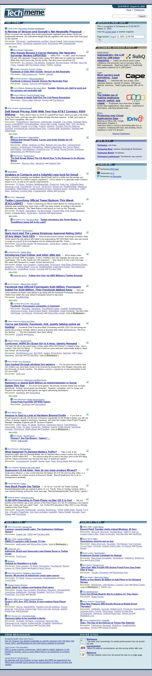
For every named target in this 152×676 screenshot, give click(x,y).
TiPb (73, 124)
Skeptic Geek (44, 461)
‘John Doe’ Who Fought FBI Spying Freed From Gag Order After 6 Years (110, 568)
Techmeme (102, 145)
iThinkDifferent (22, 122)
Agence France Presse (41, 568)
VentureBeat (10, 189)
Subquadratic (103, 52)
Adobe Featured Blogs (33, 599)
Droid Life (9, 609)
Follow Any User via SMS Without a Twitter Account (55, 275)
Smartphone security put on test (97, 541)
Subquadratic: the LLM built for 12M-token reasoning (110, 58)
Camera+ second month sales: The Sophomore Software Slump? (34, 530)
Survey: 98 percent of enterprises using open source (32, 575)
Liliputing (50, 126)
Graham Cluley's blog (89, 534)
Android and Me (34, 623)
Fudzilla (42, 126)
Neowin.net (57, 186)
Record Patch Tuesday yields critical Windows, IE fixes (108, 529)
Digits (39, 69)
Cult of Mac (67, 122)
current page (110, 32)
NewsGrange (56, 213)
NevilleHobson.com (24, 353)
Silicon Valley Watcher (31, 100)
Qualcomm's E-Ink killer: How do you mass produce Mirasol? (41, 470)
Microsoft (95, 532)
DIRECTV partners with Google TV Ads (25, 541)
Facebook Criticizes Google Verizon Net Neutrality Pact (39, 81)
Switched (15, 191)
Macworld (20, 510)
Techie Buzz (73, 189)
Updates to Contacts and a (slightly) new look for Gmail (41, 174)
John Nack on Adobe (39, 512)
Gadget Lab (21, 534)
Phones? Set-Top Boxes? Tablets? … (30, 438)
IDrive (99, 113)
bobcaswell (22, 441)
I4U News (80, 124)
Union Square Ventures (73, 41)
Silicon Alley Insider (48, 124)
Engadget (57, 122)
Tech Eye (34, 84)
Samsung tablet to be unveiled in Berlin (25, 618)
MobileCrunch (116, 609)
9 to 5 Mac (33, 126)
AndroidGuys (37, 147)
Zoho (99, 93)
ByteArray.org (28, 498)
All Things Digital (19, 568)
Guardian (21, 65)
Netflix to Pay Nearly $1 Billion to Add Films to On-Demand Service (110, 580)
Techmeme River (105, 149)
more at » (75, 313)
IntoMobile (95, 609)
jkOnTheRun (16, 149)
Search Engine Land (35, 95)
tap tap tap (27, 527)
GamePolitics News (13, 43)
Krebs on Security (107, 534)
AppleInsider (46, 122)
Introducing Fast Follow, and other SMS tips (33, 255)
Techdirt (94, 572)
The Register (39, 63)
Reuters (30, 334)
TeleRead (75, 128)
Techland (29, 184)
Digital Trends (139, 585)
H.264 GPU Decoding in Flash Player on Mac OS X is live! (38, 500)
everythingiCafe (21, 128)
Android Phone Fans (37, 128)
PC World (55, 149)
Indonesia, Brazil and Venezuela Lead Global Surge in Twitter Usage (36, 552)
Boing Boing (56, 353)
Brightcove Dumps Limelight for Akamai (101, 555)
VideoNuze (129, 558)
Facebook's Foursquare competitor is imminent (35, 306)
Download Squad (60, 189)
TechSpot (9, 128)
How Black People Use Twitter (22, 486)
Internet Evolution (109, 627)
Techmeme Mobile (105, 153)
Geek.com (64, 184)
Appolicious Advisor (54, 425)
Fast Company (29, 265)
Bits (20, 413)
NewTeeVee (99, 553)
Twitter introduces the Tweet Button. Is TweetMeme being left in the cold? (46, 220)
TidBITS (127, 532)
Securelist (111, 544)
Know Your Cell (44, 609)
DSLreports (21, 41)
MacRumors (35, 122)
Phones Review (66, 149)
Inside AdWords (24, 539)
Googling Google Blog (123, 611)
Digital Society (97, 597)
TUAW (60, 510)
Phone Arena (28, 625)
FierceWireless (28, 149)
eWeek (25, 145)
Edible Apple (10, 131)
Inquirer (8, 124)
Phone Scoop (35, 151)
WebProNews (22, 189)
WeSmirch (91, 653)
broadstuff (50, 63)
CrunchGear (21, 514)
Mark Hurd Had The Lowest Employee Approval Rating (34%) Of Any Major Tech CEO (43, 235)
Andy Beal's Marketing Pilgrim (74, 265)
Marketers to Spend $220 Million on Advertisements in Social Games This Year (41, 384)
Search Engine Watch (38, 311)
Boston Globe (94, 560)
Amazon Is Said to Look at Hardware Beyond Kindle (35, 415)
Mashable (20, 197)
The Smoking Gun (90, 592)
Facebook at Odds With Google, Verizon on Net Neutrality (40, 71)
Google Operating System (40, 189)
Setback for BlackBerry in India (21, 563)
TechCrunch (29, 156)
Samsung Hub (52, 621)
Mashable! (9, 355)
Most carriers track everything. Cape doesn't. (108, 78)
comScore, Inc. (14, 549)
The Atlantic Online (37, 65)
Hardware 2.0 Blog (37, 145)
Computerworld (68, 43)
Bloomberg (41, 590)
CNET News (77, 353)
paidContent (21, 544)
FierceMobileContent (50, 309)
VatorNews (36, 309)
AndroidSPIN (17, 124)
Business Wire (28, 163)
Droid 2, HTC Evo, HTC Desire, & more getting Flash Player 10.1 (35, 602)
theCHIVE (38, 353)
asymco (94, 627)
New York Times (102, 577)
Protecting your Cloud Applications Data (110, 117)
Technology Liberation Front (35, 43)
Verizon (19, 607)
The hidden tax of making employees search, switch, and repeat (108, 99)
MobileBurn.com (87, 616)
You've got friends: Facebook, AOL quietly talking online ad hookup (42, 326)
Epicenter (29, 50)
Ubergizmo (40, 163)
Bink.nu (135, 532)
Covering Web (53, 128)
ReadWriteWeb (70, 186)
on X (112, 173)
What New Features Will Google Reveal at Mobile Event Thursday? (108, 605)
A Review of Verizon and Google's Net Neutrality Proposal (43, 31)
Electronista (53, 43)
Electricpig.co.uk (12, 186)
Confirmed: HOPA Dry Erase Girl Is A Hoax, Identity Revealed (41, 343)
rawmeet (57, 65)
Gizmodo (61, 191)
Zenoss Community (33, 578)
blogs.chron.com (98, 544)
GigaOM (64, 309)
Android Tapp (30, 609)
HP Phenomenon (41, 244)
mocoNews (85, 627)
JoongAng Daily (28, 616)
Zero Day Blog (122, 534)
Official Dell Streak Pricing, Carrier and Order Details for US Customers (41, 140)
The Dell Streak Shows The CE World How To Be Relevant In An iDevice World (48, 159)
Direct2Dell (33, 137)
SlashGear (79, 149)
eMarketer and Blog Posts (35, 380)
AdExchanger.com (29, 74)
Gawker (65, 244)
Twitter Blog (26, 252)
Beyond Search (62, 63)
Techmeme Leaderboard (108, 156)
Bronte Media (62, 461)
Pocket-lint (54, 184)
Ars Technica (27, 63)
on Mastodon (115, 176)
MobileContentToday (53, 147)
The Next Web (32, 220)
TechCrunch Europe (19, 311)
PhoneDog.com (43, 149)
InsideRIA (53, 512)
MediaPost (46, 84)
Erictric (8, 126)
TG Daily (73, 244)
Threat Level (98, 565)
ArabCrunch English (61, 267)
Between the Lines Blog (35, 88)
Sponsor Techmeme (121, 133)
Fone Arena (19, 609)
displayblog (65, 128)
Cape (99, 72)
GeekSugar (15, 313)
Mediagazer (92, 639)
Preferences (139, 10)
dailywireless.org (18, 151)
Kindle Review (64, 427)
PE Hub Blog (32, 355)
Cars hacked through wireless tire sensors (30, 364)
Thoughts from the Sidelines (68, 126)
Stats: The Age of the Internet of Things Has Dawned (107, 622)
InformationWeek (36, 79)
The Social (34, 304)
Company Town (122, 585)
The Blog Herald (44, 211)
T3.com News (86, 546)
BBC (95, 539)
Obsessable (10, 427)
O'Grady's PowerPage (19, 512)
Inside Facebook (67, 311)
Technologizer (25, 147)
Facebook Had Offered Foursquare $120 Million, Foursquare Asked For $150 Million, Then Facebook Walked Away (43, 288)
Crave (18, 427)
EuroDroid (24, 611)
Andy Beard (77, 461)
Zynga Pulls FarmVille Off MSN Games (30, 401)
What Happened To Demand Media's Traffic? (31, 451)
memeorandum (94, 646)
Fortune (25, 84)
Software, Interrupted (32, 573)
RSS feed (114, 169)
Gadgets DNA (64, 124)
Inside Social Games (35, 399)
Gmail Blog (12, 172)
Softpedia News (80, 122)
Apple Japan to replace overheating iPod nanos (29, 587)
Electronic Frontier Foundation (31, 29)
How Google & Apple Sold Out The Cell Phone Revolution (40, 97)
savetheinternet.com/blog (38, 41)
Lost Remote (26, 313)
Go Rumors (126, 546)
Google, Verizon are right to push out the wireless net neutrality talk (48, 89)
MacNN (32, 594)
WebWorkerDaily (41, 184)
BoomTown (100, 602)
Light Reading (108, 585)
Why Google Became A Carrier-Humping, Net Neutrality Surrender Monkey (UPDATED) (43, 54)
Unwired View (55, 163)
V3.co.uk (36, 186)
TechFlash (26, 404)
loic (109, 587)
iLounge (24, 126)
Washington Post (120, 572)
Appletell (15, 126)
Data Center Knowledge (101, 558)
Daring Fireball (56, 41)
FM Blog (74, 63)
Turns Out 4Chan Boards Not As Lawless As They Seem (109, 594)
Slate (53, 461)
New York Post (28, 321)
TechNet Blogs (116, 532)
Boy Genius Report (71, 147)
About (128, 10)
